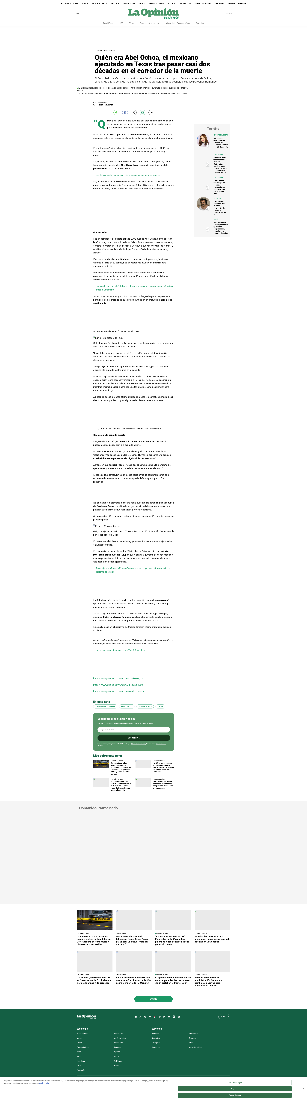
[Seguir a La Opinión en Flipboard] (164, 1016)
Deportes (219, 4)
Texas (160, 706)
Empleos (192, 1038)
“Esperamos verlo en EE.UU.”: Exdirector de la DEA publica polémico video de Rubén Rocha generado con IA (121, 785)
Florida (116, 1065)
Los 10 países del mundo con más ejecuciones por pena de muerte (128, 175)
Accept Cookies (235, 1095)
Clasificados (193, 1034)
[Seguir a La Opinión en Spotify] (174, 1016)
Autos (116, 1056)
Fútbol (131, 23)
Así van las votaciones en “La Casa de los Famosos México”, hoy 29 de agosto (221, 142)
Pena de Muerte (145, 706)
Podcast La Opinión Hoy (149, 23)
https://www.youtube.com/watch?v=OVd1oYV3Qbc (119, 691)
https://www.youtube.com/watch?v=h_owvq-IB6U (118, 684)
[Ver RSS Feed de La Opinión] (178, 1016)
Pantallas (200, 23)
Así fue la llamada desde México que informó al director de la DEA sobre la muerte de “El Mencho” (133, 980)
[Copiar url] (151, 112)
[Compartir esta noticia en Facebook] (125, 112)
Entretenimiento (203, 4)
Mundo (142, 4)
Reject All (234, 1089)
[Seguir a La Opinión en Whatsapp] (169, 1016)
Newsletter (156, 1038)
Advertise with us (195, 1047)
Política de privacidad (138, 744)
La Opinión (98, 50)
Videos (85, 4)
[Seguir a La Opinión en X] (140, 1016)
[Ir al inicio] (86, 1016)
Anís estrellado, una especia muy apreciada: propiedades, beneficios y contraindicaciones (221, 227)
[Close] (303, 1088)
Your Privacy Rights (234, 1083)
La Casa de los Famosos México (177, 23)
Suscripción (156, 1043)
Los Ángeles (184, 4)
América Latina (156, 4)
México (171, 4)
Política (115, 4)
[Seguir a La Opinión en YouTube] (150, 1016)
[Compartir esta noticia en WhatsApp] (116, 112)
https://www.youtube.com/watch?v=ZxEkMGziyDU (118, 678)
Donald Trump (109, 23)
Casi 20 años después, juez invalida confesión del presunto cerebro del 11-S (220, 208)
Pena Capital (126, 706)
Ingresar (229, 13)
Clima (191, 1043)
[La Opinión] (153, 13)
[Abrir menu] (77, 13)
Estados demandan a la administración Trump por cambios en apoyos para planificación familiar (208, 981)
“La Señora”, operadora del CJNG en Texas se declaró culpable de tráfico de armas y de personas (94, 980)
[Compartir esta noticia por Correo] (142, 112)
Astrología (81, 1070)
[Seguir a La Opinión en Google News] (159, 1016)
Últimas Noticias (69, 4)
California (218, 154)
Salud (215, 219)
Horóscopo (156, 1047)
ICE (122, 23)
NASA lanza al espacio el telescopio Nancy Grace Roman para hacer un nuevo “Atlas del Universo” (163, 767)
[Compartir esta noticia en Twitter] (134, 112)
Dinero (231, 4)
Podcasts (155, 1034)
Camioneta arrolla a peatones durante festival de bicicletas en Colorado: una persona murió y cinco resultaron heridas (121, 768)
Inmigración (129, 4)
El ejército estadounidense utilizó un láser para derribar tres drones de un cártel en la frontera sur (173, 980)
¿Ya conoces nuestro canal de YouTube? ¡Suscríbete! (121, 650)
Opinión (242, 4)
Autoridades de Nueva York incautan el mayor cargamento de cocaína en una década (163, 784)
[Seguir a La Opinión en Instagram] (145, 1016)
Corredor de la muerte (105, 706)
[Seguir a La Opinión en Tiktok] (154, 1016)
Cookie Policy (44, 1083)
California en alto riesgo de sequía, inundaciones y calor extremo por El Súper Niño (219, 187)
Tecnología (81, 1061)
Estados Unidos (99, 4)
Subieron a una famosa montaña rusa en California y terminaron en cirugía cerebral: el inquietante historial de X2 (220, 165)
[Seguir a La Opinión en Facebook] (135, 1016)
